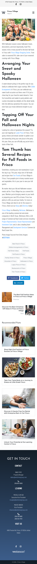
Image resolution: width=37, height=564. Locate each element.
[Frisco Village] (3, 12)
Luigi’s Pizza (19, 133)
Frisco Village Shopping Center (20, 52)
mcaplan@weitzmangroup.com (18, 500)
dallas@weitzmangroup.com (18, 477)
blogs (17, 206)
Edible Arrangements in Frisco (18, 247)
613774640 (6, 237)
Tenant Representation (24, 221)
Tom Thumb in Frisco (18, 272)
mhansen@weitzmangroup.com (18, 510)
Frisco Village (12, 11)
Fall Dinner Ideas (13, 251)
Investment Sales (7, 224)
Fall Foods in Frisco (18, 254)
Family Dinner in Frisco (12, 258)
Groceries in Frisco (10, 261)
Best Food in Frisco (18, 244)
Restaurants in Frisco (18, 268)
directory (25, 206)
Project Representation (9, 221)
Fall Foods (26, 251)
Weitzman (22, 210)
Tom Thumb (16, 175)
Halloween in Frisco (26, 261)
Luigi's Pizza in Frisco (18, 264)
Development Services (20, 227)
